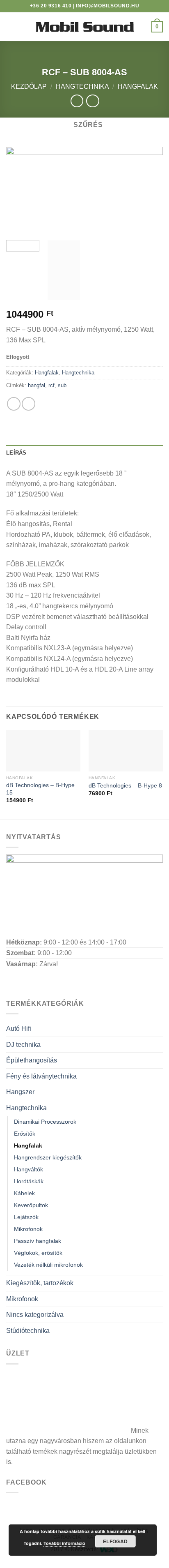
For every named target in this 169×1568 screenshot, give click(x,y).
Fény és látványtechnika (41, 1076)
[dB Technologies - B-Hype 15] (43, 750)
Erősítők (24, 1133)
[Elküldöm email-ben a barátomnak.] (28, 404)
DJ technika (23, 1044)
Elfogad (115, 1541)
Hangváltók (28, 1169)
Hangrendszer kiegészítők (48, 1157)
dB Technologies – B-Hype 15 (40, 789)
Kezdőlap (29, 86)
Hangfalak (138, 86)
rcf (51, 385)
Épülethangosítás (31, 1060)
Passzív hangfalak (37, 1241)
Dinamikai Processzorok (45, 1121)
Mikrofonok (28, 1229)
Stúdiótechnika (28, 1330)
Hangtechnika (82, 86)
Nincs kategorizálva (35, 1314)
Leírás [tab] (16, 453)
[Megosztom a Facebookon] (14, 404)
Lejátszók (26, 1217)
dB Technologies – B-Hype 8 (125, 786)
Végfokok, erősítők (38, 1252)
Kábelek (24, 1193)
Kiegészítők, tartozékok (39, 1282)
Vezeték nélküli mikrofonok (48, 1264)
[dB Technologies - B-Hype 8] (126, 750)
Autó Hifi (18, 1028)
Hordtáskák (28, 1181)
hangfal (36, 385)
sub (62, 385)
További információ (64, 1543)
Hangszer (20, 1091)
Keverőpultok (31, 1205)
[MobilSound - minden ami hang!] (84, 27)
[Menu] (11, 26)
